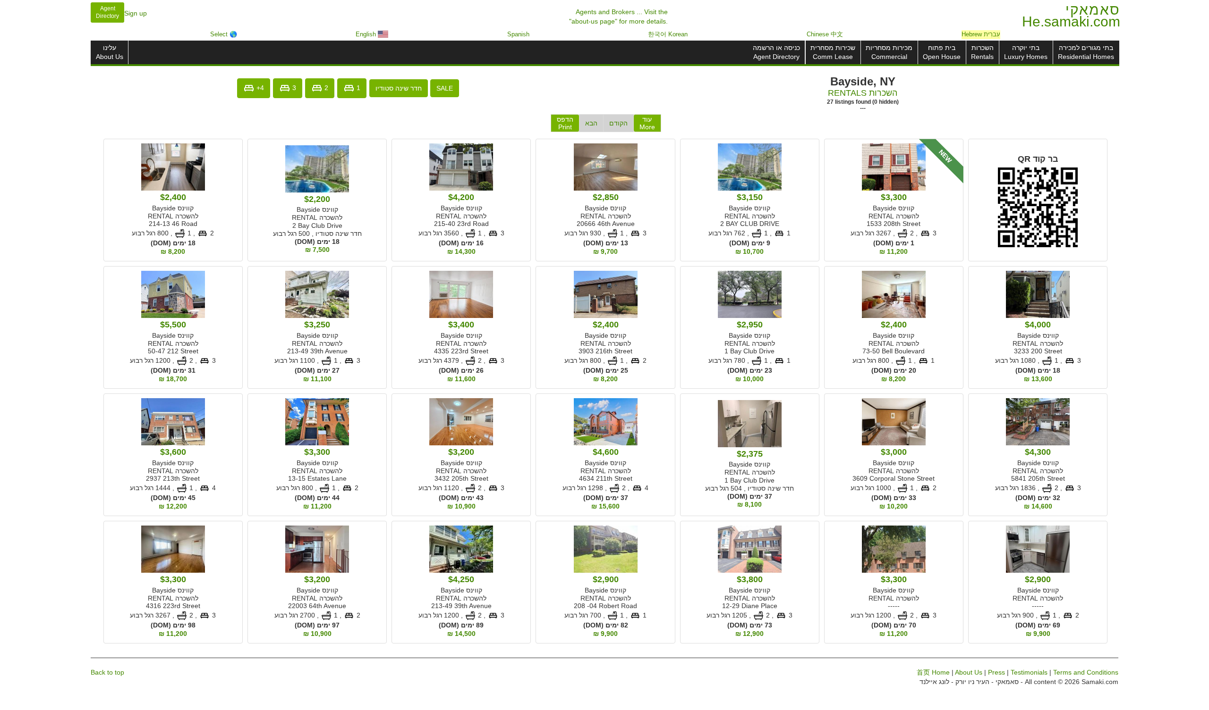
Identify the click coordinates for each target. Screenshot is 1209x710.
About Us (968, 672)
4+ (259, 87)
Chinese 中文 (825, 34)
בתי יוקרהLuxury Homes (1025, 52)
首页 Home (933, 672)
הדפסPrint (565, 123)
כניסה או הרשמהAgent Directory (776, 52)
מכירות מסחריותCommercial (889, 52)
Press (996, 672)
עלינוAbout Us (109, 52)
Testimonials (1029, 672)
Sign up (135, 13)
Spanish (518, 34)
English (367, 34)
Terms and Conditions (1085, 672)
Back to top (107, 672)
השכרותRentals (982, 52)
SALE (444, 88)
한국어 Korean (668, 34)
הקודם (618, 123)
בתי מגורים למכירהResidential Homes (1086, 52)
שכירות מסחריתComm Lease (832, 52)
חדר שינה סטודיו (398, 88)
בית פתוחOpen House (942, 52)
